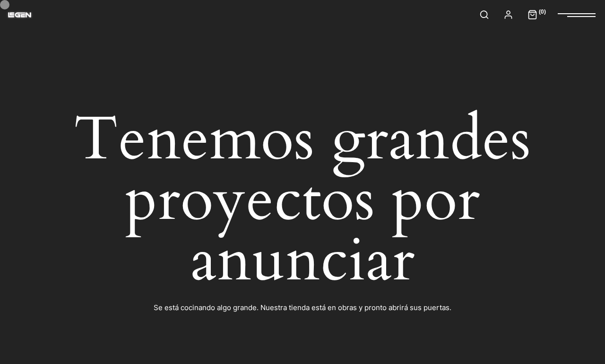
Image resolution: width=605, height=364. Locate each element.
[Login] (508, 14)
